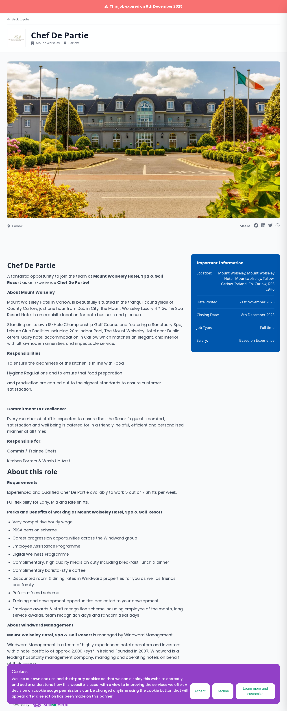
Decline (223, 691)
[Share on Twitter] (270, 225)
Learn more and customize (255, 691)
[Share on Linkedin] (263, 225)
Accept (199, 691)
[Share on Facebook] (256, 225)
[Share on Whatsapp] (277, 225)
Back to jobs (21, 19)
